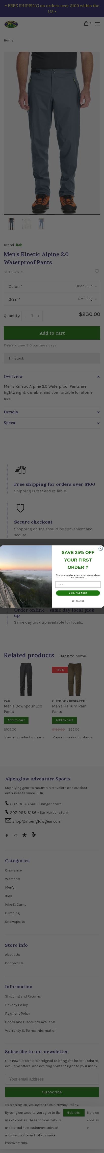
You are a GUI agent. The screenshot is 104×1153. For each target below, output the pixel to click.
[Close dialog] (101, 549)
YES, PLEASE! (78, 593)
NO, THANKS (78, 601)
